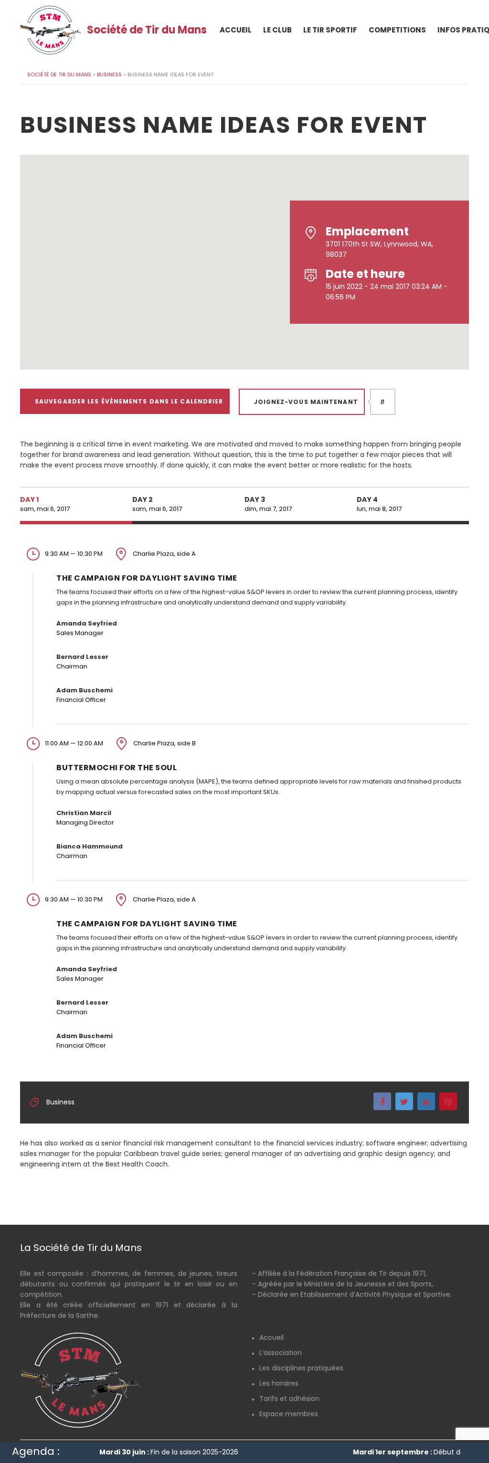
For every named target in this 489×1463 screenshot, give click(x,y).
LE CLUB (277, 30)
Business (60, 1102)
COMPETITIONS (397, 30)
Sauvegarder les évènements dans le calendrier (129, 401)
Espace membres (288, 1414)
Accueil (271, 1337)
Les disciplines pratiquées (301, 1368)
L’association (280, 1352)
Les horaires (278, 1383)
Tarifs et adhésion (289, 1398)
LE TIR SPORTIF (330, 30)
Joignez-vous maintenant (309, 402)
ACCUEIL (236, 30)
